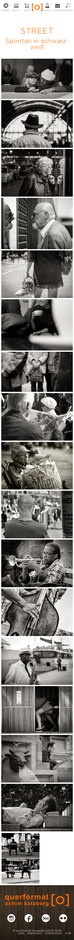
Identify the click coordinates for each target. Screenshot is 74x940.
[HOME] (37, 9)
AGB (68, 933)
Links (21, 933)
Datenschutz (53, 933)
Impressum (34, 933)
